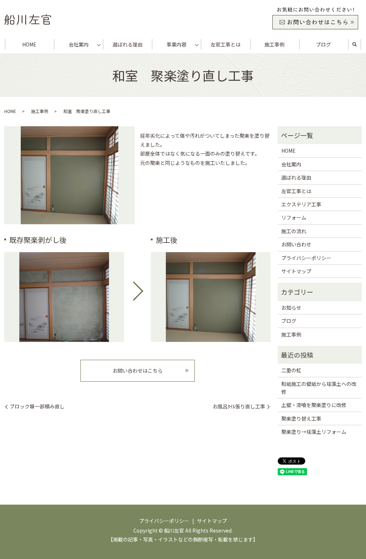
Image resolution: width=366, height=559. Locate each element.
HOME (29, 44)
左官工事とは (226, 44)
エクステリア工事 (301, 204)
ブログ (323, 44)
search (354, 44)
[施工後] (211, 297)
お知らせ (291, 307)
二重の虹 (291, 370)
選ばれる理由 (128, 44)
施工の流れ (293, 231)
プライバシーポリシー (306, 257)
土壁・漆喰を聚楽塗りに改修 (313, 404)
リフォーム (293, 217)
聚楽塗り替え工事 (301, 418)
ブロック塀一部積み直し (37, 406)
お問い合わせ (296, 244)
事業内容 (177, 44)
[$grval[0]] (64, 297)
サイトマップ (296, 271)
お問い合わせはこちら (138, 370)
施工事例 (274, 44)
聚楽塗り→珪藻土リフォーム (313, 431)
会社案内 (79, 44)
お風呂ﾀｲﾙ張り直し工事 (239, 406)
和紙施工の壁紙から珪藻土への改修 (318, 387)
